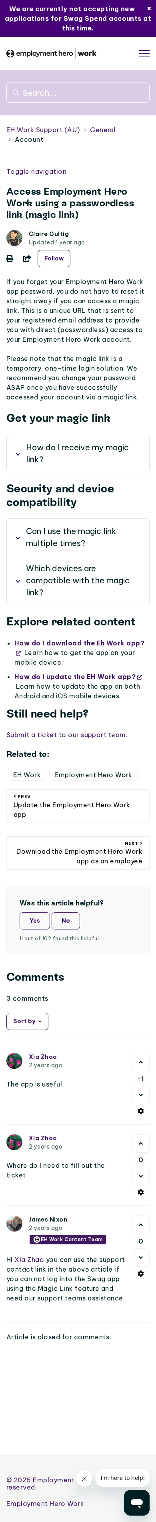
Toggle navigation (36, 171)
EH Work (27, 775)
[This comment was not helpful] (141, 1095)
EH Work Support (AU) (43, 130)
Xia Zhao (43, 1056)
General (103, 130)
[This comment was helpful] (141, 1062)
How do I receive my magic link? (77, 453)
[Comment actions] (140, 1111)
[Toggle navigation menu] (144, 53)
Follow (54, 258)
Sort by (24, 1021)
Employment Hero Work (93, 775)
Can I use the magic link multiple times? (71, 537)
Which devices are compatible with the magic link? (78, 580)
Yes (35, 920)
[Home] (51, 53)
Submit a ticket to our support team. (67, 735)
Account (29, 139)
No (66, 920)
